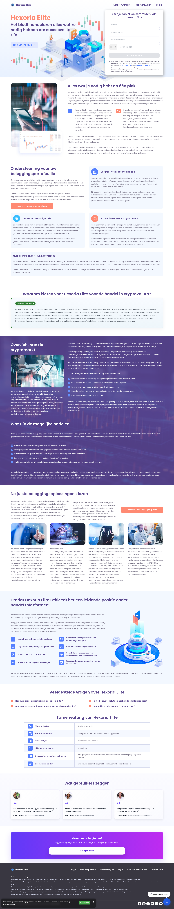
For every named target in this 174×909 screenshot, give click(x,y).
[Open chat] (166, 901)
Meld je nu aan (134, 55)
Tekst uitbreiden (9, 905)
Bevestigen (84, 903)
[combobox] (113, 47)
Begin (73, 870)
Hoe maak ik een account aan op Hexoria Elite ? (39, 701)
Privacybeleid (126, 65)
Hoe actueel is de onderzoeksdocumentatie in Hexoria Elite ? (45, 706)
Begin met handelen (22, 45)
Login (159, 5)
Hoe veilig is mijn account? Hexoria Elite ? (114, 706)
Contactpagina (143, 5)
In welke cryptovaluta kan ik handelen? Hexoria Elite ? (120, 701)
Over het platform (121, 5)
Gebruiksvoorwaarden (143, 65)
